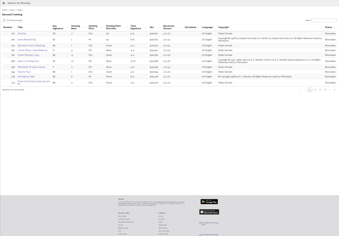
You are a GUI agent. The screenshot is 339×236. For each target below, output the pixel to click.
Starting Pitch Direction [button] (113, 27)
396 (13, 67)
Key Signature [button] (58, 27)
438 (13, 76)
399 (13, 72)
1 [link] (309, 90)
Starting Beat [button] (75, 27)
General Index (163, 228)
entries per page (15, 20)
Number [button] (7, 27)
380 (13, 55)
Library (12, 10)
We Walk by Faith (26, 76)
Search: (308, 20)
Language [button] (207, 27)
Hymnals (162, 219)
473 (13, 82)
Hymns (161, 216)
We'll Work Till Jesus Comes (31, 67)
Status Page (122, 216)
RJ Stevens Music (124, 219)
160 (13, 33)
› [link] (329, 90)
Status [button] (328, 27)
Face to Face (24, 72)
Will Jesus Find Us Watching (31, 45)
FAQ (119, 231)
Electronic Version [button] (169, 27)
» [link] (334, 90)
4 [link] (324, 90)
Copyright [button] (223, 27)
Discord (120, 225)
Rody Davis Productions (125, 222)
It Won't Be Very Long (28, 55)
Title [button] (20, 27)
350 (13, 50)
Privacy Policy (122, 234)
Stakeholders (163, 225)
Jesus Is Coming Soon (28, 61)
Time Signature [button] (135, 27)
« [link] (300, 90)
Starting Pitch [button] (93, 27)
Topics (19, 10)
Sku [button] (152, 27)
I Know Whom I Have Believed (32, 50)
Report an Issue (123, 228)
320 (13, 45)
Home (4, 10)
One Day (22, 33)
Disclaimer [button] (191, 27)
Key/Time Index (164, 231)
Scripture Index (163, 234)
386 (13, 61)
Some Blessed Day (27, 39)
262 (13, 39)
